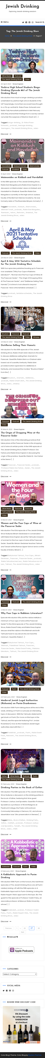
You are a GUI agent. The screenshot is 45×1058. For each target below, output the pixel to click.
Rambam (5, 212)
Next (22, 932)
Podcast (18, 76)
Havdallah (6, 166)
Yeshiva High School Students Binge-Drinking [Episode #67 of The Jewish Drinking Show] (20, 90)
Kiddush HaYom (20, 166)
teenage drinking (25, 125)
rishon (12, 212)
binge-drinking (14, 122)
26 (25, 928)
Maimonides (35, 166)
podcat (21, 910)
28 (39, 928)
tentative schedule (24, 293)
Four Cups (29, 555)
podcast (13, 125)
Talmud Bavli (7, 512)
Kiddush (21, 207)
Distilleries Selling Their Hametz (18, 345)
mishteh (11, 823)
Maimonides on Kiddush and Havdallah (22, 177)
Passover (15, 334)
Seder (27, 468)
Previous (8, 928)
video (36, 128)
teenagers (5, 128)
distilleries (29, 378)
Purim (14, 689)
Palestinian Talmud (17, 645)
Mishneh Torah (7, 209)
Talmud (8, 564)
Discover (5, 134)
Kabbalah (6, 866)
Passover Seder (23, 465)
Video (27, 79)
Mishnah (4, 645)
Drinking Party (32, 820)
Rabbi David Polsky (23, 648)
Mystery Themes (35, 1055)
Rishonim (20, 212)
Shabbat (15, 169)
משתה (15, 829)
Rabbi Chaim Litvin (17, 381)
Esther (4, 776)
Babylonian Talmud (16, 555)
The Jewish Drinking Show (12, 79)
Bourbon (5, 334)
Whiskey (36, 337)
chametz (20, 378)
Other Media (6, 76)
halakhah (12, 732)
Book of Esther (19, 820)
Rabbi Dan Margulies (31, 209)
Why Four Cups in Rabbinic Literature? (21, 613)
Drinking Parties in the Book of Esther (21, 788)
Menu (6, 22)
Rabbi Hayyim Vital (20, 913)
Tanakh (17, 826)
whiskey (16, 383)
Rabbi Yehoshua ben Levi (11, 561)
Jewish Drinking (22, 6)
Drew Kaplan (18, 84)
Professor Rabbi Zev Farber (12, 468)
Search (38, 22)
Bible (10, 820)
